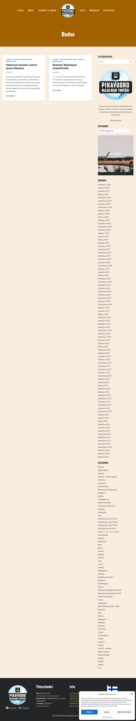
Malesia (101, 574)
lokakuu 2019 (103, 188)
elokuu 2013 (103, 346)
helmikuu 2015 (104, 295)
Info (99, 515)
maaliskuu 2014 (105, 330)
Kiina (100, 544)
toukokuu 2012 (104, 395)
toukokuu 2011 (104, 427)
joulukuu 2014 (104, 301)
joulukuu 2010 (104, 444)
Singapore (102, 619)
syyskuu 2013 (103, 343)
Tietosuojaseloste (107, 717)
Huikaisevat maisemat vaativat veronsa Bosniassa (21, 66)
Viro (99, 668)
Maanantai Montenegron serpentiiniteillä (65, 66)
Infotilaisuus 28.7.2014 (107, 525)
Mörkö (100, 587)
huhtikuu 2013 (104, 359)
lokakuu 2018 (103, 210)
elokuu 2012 (103, 385)
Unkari (101, 645)
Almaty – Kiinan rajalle (107, 476)
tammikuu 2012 (104, 405)
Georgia (101, 509)
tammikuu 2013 (104, 369)
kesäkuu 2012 (104, 392)
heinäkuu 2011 (104, 424)
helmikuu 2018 (104, 230)
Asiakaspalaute (75, 693)
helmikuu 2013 (104, 366)
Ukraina (101, 642)
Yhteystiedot (109, 10)
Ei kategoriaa (103, 499)
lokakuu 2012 (103, 379)
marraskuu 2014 (105, 304)
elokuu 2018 (103, 217)
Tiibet (100, 632)
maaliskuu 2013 (105, 363)
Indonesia (102, 512)
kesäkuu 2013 (104, 353)
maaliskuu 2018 (105, 226)
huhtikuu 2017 (104, 249)
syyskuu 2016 (103, 272)
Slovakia (101, 622)
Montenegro (11, 61)
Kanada (101, 538)
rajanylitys (102, 603)
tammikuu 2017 (104, 259)
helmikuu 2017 (104, 256)
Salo (99, 612)
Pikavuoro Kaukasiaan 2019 (109, 593)
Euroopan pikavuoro (68, 59)
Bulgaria (101, 493)
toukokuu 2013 (104, 356)
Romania (101, 609)
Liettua (101, 567)
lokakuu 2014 (103, 307)
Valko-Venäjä (103, 651)
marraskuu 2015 (105, 282)
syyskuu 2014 (103, 311)
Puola (100, 600)
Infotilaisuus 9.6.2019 (107, 528)
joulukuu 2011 (104, 408)
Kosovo (101, 551)
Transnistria (103, 635)
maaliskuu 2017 (105, 252)
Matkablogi (94, 10)
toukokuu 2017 (104, 246)
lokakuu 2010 (103, 450)
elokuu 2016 (103, 275)
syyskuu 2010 (103, 453)
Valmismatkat (104, 655)
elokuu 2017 (103, 239)
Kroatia (81, 59)
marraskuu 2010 (105, 447)
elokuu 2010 (103, 457)
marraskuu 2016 (105, 265)
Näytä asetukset (124, 712)
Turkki (100, 638)
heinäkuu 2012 (104, 388)
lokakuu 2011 (103, 414)
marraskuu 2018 (105, 207)
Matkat (31, 10)
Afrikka (101, 467)
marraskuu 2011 (105, 411)
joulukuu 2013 (104, 340)
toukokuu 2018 (104, 223)
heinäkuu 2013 (104, 350)
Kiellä (107, 712)
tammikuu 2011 (104, 440)
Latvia (100, 564)
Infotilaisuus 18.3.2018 (107, 522)
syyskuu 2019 (103, 191)
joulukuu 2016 (104, 262)
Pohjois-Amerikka (105, 596)
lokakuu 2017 (103, 233)
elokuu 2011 (103, 421)
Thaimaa (102, 629)
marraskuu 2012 (105, 376)
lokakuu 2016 (103, 269)
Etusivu (20, 10)
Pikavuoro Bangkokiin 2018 (109, 590)
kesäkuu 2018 (104, 220)
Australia (102, 483)
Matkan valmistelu (106, 577)
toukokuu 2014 (104, 324)
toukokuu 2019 (104, 197)
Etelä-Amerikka (104, 502)
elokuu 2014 (103, 314)
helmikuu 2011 (104, 437)
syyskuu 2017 (103, 236)
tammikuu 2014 (104, 337)
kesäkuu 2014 (104, 320)
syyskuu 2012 (103, 382)
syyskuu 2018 (103, 213)
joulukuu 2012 (104, 372)
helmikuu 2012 (104, 401)
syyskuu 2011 (103, 418)
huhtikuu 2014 (104, 327)
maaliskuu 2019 (105, 201)
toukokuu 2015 (104, 285)
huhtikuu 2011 (104, 431)
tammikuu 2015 (104, 298)
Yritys (82, 10)
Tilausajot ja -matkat (47, 10)
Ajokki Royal (103, 470)
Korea (100, 548)
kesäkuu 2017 (104, 243)
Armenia (101, 480)
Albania (9, 59)
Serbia (100, 616)
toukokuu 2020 (104, 184)
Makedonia (102, 570)
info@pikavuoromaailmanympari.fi (48, 696)
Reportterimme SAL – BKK (108, 606)
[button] (132, 694)
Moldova (101, 580)
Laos (100, 561)
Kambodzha (103, 535)
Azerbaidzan (103, 486)
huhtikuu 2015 (104, 288)
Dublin (101, 496)
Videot (100, 664)
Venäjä (101, 658)
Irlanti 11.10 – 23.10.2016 (108, 532)
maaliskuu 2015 (105, 291)
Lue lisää (11, 96)
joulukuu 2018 (104, 204)
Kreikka (101, 554)
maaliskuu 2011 (105, 434)
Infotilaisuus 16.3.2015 (107, 519)
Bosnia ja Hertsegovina (23, 59)
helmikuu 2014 (104, 333)
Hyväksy (89, 712)
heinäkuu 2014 (104, 317)
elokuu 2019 (103, 194)
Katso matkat (115, 120)
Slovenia (101, 626)
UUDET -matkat (104, 648)
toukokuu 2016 (104, 278)
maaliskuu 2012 (105, 398)
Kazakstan (102, 541)
